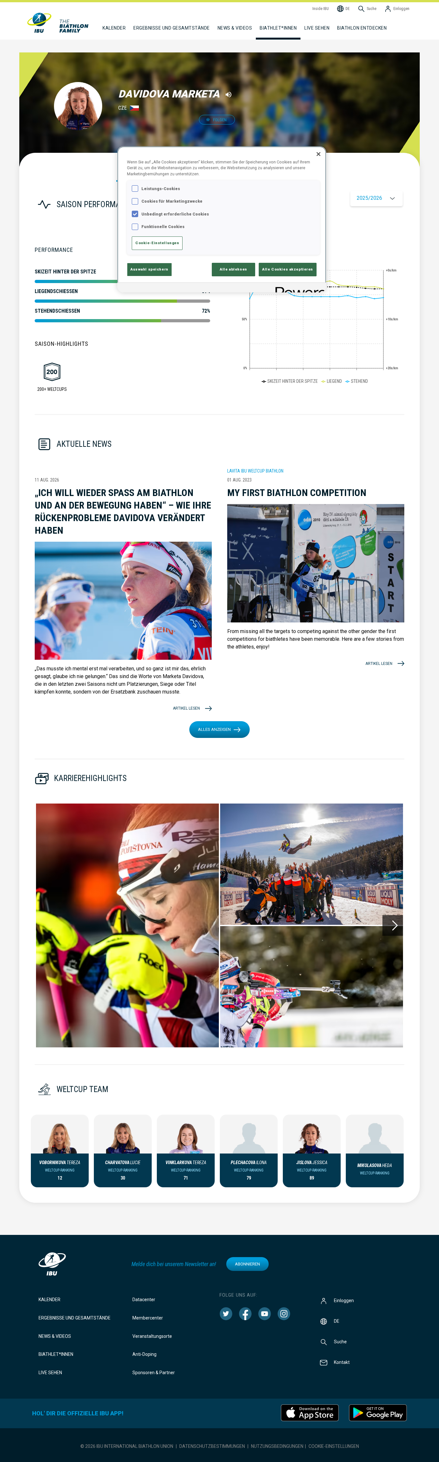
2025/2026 (369, 198)
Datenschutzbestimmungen (212, 1446)
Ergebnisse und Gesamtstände (75, 1317)
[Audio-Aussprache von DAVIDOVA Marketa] (228, 94)
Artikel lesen (186, 708)
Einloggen (344, 1300)
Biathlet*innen (56, 1354)
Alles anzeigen (214, 729)
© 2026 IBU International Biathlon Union (126, 1446)
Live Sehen (316, 28)
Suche (340, 1341)
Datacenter (143, 1299)
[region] (221, 219)
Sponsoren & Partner (153, 1372)
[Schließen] (318, 154)
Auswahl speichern (149, 269)
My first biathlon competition (296, 492)
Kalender (49, 1299)
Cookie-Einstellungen (334, 1446)
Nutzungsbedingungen (277, 1446)
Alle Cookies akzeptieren (287, 269)
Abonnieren (247, 1264)
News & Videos (55, 1336)
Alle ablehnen (233, 269)
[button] (127, 925)
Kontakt (342, 1362)
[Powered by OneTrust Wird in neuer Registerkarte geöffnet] (298, 288)
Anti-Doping (144, 1354)
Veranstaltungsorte (152, 1336)
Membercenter (147, 1317)
